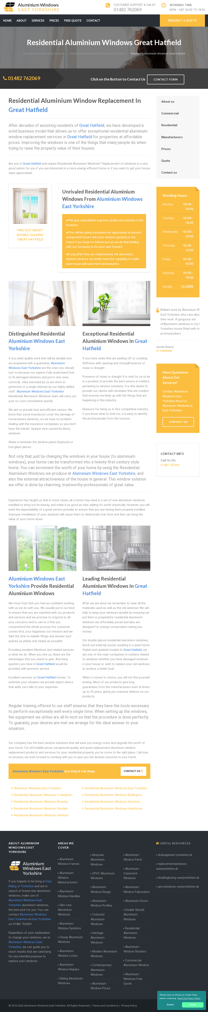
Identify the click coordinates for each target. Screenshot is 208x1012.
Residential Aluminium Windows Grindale (41, 808)
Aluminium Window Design (101, 889)
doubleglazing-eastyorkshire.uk (178, 877)
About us (167, 101)
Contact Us (132, 771)
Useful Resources (175, 843)
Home (7, 20)
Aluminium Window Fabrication (137, 889)
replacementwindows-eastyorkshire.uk (171, 866)
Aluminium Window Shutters (135, 949)
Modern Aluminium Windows (104, 954)
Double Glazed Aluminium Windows (134, 914)
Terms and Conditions (105, 1005)
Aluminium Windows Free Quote (133, 979)
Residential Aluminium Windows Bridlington (113, 795)
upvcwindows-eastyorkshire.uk (178, 886)
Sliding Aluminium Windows (70, 981)
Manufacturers (172, 137)
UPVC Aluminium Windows (103, 876)
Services (38, 20)
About (22, 20)
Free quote (72, 20)
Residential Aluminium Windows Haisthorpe (113, 808)
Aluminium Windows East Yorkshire (37, 788)
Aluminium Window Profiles (101, 903)
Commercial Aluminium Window (136, 963)
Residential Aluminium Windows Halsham (41, 815)
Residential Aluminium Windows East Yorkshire (116, 788)
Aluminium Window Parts (133, 857)
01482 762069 (128, 9)
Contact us (169, 172)
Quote (165, 161)
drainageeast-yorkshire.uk (175, 855)
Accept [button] (193, 1005)
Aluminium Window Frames (68, 861)
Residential (169, 125)
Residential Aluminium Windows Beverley (41, 801)
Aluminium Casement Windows (131, 873)
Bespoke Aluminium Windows (98, 859)
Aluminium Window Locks (67, 953)
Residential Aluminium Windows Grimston (112, 801)
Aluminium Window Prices (100, 986)
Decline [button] (170, 1005)
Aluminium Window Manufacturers (68, 877)
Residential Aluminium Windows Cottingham (43, 795)
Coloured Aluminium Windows (98, 919)
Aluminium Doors (136, 901)
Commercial (170, 113)
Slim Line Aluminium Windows (65, 909)
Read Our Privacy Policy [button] (189, 998)
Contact (93, 20)
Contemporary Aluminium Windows (101, 969)
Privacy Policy (129, 1005)
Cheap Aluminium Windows (70, 939)
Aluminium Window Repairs (68, 967)
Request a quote (182, 20)
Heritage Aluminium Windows (98, 937)
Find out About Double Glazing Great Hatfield (30, 234)
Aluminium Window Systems (69, 926)
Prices (54, 20)
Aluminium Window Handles (69, 893)
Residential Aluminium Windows (132, 933)
